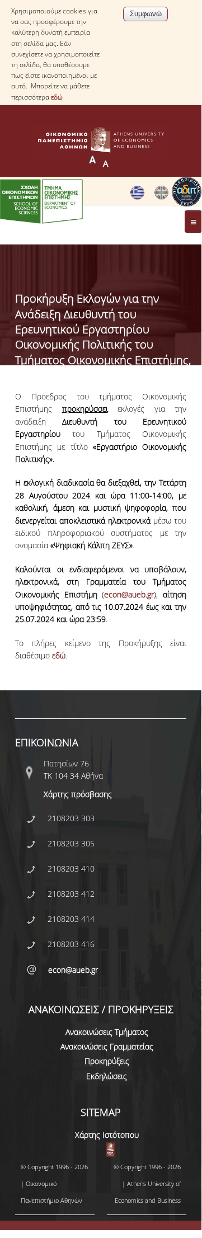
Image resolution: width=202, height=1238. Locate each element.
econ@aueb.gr (129, 594)
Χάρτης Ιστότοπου (107, 1134)
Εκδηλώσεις (106, 1076)
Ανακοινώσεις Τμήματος (106, 1032)
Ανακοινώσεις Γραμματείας (106, 1046)
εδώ (57, 97)
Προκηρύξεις (106, 1061)
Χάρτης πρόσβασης (78, 794)
